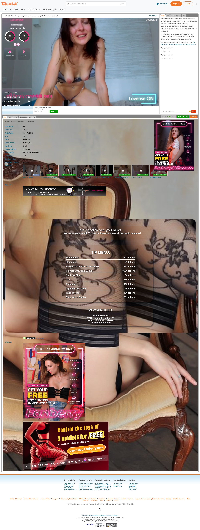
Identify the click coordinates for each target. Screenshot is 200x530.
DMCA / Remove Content (87, 499)
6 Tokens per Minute (101, 483)
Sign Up (176, 4)
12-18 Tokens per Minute (103, 485)
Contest (86, 500)
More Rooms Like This (27, 117)
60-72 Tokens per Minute (103, 488)
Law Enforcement (127, 499)
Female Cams (133, 485)
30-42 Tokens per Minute (103, 486)
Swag (115, 500)
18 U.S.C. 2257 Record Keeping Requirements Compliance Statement (100, 515)
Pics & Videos (12, 117)
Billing (168, 499)
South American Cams (85, 489)
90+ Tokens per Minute (102, 489)
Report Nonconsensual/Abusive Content (149, 499)
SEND (194, 111)
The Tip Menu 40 (191, 44)
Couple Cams (133, 488)
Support (55, 499)
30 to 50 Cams (68, 488)
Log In (188, 4)
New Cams (117, 485)
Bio (4, 117)
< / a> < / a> (39, 339)
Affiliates (94, 500)
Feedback (102, 499)
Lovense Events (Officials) (177, 44)
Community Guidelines (69, 499)
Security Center (113, 499)
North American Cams (86, 483)
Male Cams (132, 486)
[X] (100, 510)
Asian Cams (82, 488)
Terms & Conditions (31, 499)
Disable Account (178, 499)
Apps (189, 499)
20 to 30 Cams (68, 486)
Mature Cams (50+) (70, 489)
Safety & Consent (16, 499)
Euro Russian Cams (85, 486)
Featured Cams (133, 483)
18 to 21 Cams (68, 485)
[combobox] (92, 4)
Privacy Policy (45, 499)
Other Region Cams (85, 485)
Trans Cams (132, 489)
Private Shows (118, 483)
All (121, 4)
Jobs (101, 500)
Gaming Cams (118, 486)
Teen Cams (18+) (69, 483)
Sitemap (108, 500)
